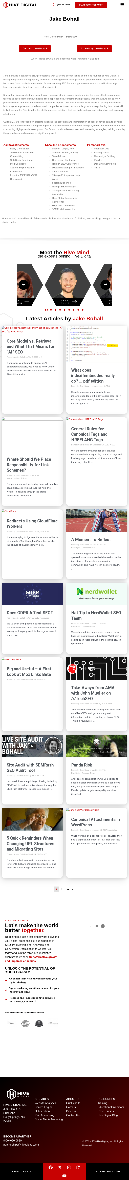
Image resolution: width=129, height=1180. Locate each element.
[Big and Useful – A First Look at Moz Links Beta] (11, 659)
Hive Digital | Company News (83, 548)
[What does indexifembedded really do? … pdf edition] (96, 344)
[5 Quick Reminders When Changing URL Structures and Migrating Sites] (32, 819)
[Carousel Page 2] (51, 310)
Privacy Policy (21, 1171)
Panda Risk (81, 765)
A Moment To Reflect (91, 539)
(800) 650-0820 (63, 5)
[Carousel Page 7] (73, 310)
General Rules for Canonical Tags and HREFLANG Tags (89, 434)
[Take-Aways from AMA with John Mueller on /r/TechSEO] (96, 668)
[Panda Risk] (96, 745)
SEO (108, 386)
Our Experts (73, 1103)
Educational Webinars (111, 1107)
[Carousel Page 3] (55, 310)
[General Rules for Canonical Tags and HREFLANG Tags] (84, 419)
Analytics (45, 618)
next (105, 285)
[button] (122, 5)
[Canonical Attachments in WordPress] (82, 809)
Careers (71, 1107)
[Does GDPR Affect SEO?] (32, 593)
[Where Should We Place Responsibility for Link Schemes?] (32, 434)
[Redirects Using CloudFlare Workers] (9, 511)
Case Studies (106, 1111)
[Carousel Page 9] (82, 310)
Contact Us (72, 1115)
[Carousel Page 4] (60, 310)
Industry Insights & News (17, 478)
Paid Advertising (44, 1115)
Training (102, 1103)
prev (23, 285)
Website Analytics (45, 1103)
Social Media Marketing (49, 1119)
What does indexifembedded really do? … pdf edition (93, 376)
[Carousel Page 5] (64, 310)
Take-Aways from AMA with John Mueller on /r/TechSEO (93, 693)
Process (71, 1111)
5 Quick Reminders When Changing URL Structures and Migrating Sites (30, 844)
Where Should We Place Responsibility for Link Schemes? (29, 465)
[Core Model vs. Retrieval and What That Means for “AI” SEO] (32, 329)
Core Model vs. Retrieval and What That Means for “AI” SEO (30, 347)
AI (41, 357)
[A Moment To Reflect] (96, 520)
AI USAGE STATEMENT (107, 1171)
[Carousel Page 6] (69, 310)
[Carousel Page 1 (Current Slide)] (46, 310)
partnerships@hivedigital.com (21, 1144)
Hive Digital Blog (108, 1115)
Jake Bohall (20, 357)
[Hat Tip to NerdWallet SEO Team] (96, 593)
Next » (70, 889)
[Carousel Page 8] (78, 310)
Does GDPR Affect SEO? (30, 612)
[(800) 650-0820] (53, 4)
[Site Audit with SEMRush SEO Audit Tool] (32, 745)
